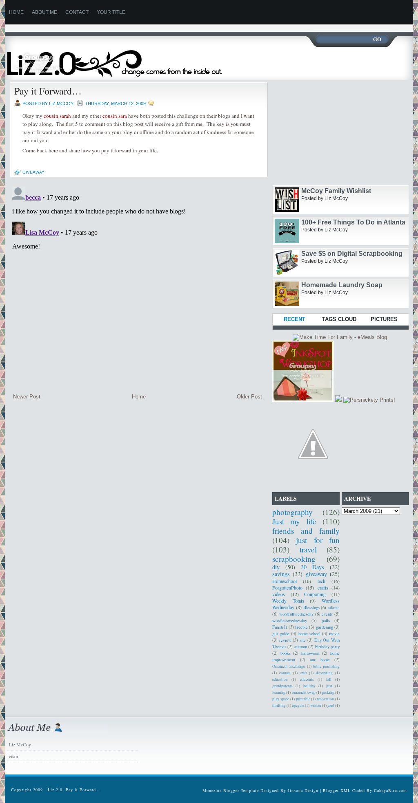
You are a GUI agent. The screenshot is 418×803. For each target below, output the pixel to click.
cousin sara (114, 115)
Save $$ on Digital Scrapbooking (351, 253)
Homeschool (284, 581)
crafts (323, 587)
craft (303, 672)
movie (334, 633)
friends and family (306, 531)
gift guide (280, 633)
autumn (300, 646)
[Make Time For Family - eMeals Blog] (340, 337)
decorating (324, 672)
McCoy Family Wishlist (336, 190)
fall (328, 679)
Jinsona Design (303, 790)
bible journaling (326, 666)
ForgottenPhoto (287, 587)
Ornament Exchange (288, 666)
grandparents (282, 686)
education (280, 679)
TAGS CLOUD (339, 319)
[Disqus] (137, 285)
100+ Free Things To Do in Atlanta (353, 222)
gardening (324, 627)
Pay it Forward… (48, 90)
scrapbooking (294, 559)
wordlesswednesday (289, 620)
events (327, 614)
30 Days (312, 567)
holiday (309, 686)
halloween (310, 653)
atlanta (334, 607)
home (16, 12)
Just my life (294, 521)
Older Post (249, 397)
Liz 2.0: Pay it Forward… (74, 789)
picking (328, 692)
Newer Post (26, 397)
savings (281, 574)
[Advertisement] (153, 27)
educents (307, 679)
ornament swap (304, 692)
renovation (325, 699)
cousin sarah (57, 115)
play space (280, 699)
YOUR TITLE (111, 12)
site (303, 640)
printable (303, 699)
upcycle (298, 705)
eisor (13, 756)
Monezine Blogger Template (231, 790)
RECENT (294, 319)
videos (278, 594)
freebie (301, 627)
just (329, 686)
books (285, 653)
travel (308, 549)
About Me (44, 12)
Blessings (311, 607)
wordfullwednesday (296, 614)
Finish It (279, 627)
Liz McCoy (20, 744)
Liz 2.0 (122, 58)
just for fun (318, 540)
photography (292, 512)
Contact (77, 12)
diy (276, 567)
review (285, 640)
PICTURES (384, 319)
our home (320, 659)
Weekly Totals (288, 600)
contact (285, 672)
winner (315, 705)
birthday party (327, 646)
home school (309, 633)
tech (321, 581)
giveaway (33, 172)
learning (278, 692)
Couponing (315, 594)
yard (330, 705)
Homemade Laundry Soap (341, 285)
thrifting (279, 705)
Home (139, 397)
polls (326, 620)
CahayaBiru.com (390, 790)
